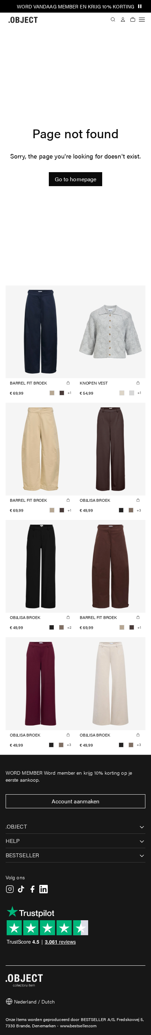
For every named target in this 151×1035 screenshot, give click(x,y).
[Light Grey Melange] (131, 393)
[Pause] (140, 6)
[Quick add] (68, 383)
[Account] (123, 19)
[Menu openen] (141, 19)
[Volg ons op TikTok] (21, 889)
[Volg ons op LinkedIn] (43, 889)
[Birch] (122, 393)
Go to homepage (75, 179)
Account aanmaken (76, 801)
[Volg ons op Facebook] (32, 889)
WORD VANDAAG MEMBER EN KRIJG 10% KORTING (75, 6)
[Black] (121, 510)
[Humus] (52, 393)
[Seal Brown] (62, 393)
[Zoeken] (113, 19)
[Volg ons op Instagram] (10, 889)
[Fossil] (131, 510)
